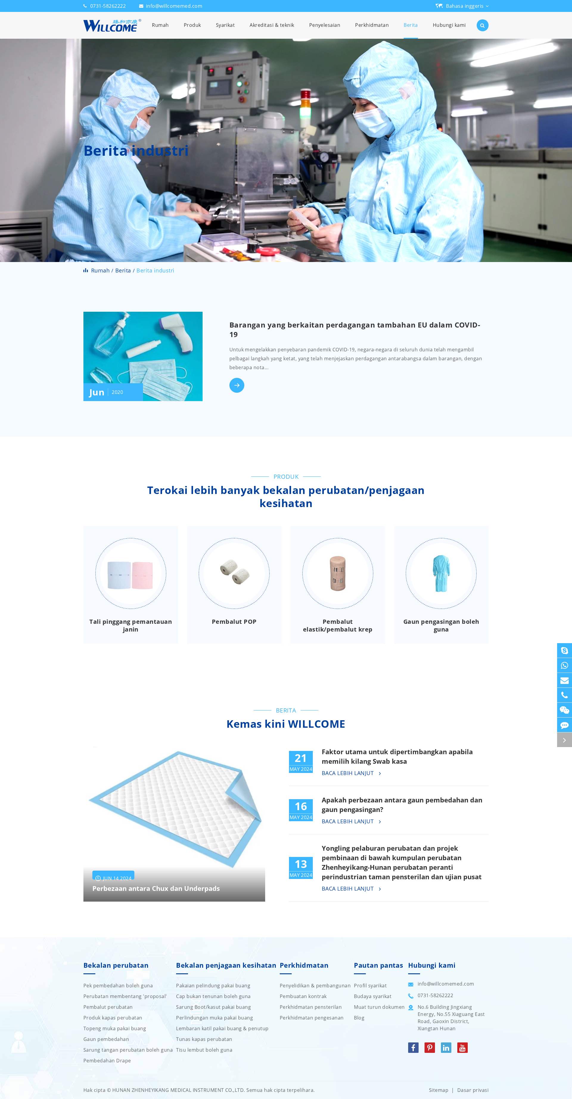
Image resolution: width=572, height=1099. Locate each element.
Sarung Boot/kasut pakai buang (213, 1007)
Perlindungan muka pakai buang (214, 1017)
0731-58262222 (108, 6)
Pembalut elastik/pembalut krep (338, 625)
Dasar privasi (473, 1090)
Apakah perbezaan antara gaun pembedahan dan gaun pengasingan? (402, 804)
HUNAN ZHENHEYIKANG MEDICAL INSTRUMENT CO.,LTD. (178, 1090)
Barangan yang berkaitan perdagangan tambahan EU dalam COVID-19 (355, 329)
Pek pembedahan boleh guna (118, 985)
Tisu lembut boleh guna (204, 1050)
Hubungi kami (449, 25)
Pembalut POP (234, 622)
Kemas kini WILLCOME (285, 723)
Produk (192, 25)
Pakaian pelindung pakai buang (213, 985)
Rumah (160, 25)
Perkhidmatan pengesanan (312, 1017)
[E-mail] (564, 680)
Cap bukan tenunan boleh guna (213, 996)
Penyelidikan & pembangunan (315, 985)
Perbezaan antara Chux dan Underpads (156, 888)
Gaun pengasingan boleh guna (441, 625)
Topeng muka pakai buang (114, 1028)
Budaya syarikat (372, 996)
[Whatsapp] (564, 665)
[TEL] (564, 695)
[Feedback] (564, 725)
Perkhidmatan (372, 25)
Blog (359, 1017)
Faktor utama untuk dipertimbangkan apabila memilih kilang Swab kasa (397, 756)
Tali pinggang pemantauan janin (130, 625)
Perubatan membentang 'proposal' (125, 996)
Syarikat (225, 25)
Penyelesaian (325, 25)
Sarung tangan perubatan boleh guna (128, 1050)
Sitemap (438, 1090)
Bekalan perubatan (115, 965)
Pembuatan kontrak (303, 996)
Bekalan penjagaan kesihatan (226, 965)
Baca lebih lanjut (348, 773)
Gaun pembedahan (106, 1039)
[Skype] (564, 650)
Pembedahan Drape (107, 1060)
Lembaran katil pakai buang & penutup (222, 1028)
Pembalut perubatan (108, 1007)
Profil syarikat (370, 985)
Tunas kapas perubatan (204, 1039)
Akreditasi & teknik (272, 25)
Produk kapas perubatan (112, 1017)
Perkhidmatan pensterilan (311, 1007)
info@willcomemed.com (174, 6)
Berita (411, 25)
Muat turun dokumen (379, 1007)
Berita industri (155, 270)
